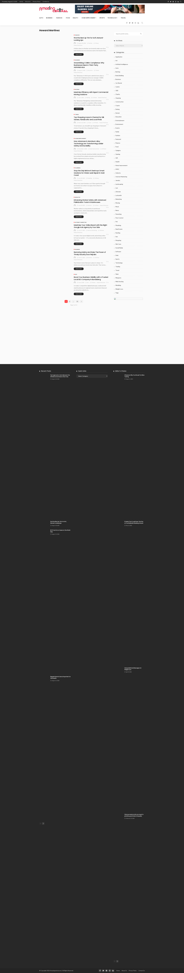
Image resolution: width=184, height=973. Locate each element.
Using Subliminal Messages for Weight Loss (132, 668)
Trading (117, 266)
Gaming (117, 154)
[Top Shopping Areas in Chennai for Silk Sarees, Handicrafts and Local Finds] (55, 115)
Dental (117, 113)
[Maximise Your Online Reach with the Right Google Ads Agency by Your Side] (55, 222)
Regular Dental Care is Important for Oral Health (60, 677)
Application (118, 57)
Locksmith (118, 195)
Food (68, 18)
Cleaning (118, 98)
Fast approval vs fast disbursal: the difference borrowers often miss (60, 376)
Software (118, 251)
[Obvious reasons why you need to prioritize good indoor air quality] (118, 886)
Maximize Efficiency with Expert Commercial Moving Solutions (91, 93)
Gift (116, 158)
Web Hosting (119, 281)
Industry (77, 197)
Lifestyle (118, 191)
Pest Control (119, 218)
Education (118, 117)
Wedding (118, 285)
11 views (95, 97)
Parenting (118, 214)
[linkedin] (178, 1)
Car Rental (118, 83)
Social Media (119, 248)
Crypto (117, 105)
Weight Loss (119, 289)
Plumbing (77, 167)
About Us (27, 1)
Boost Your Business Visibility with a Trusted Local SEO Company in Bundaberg (91, 278)
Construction (119, 102)
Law (116, 188)
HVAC (117, 169)
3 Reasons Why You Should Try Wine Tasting (134, 376)
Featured (118, 139)
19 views (96, 122)
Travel (123, 18)
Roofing (117, 233)
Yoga (116, 293)
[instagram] (175, 1)
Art (116, 60)
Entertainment (119, 120)
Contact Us (46, 1)
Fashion (59, 18)
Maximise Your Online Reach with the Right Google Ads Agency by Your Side (90, 226)
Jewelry (117, 180)
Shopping (118, 240)
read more (79, 54)
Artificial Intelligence (121, 64)
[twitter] (170, 1)
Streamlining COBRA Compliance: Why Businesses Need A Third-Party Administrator (89, 65)
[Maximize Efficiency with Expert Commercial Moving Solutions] (55, 89)
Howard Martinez (78, 45)
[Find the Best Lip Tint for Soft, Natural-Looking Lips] (55, 45)
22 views (97, 257)
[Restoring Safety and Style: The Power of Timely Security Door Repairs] (55, 249)
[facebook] (168, 1)
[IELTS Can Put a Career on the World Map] (44, 601)
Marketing (118, 199)
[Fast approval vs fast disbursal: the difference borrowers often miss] (44, 446)
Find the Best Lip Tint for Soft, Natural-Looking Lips (89, 39)
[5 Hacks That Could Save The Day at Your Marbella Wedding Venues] (118, 593)
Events (117, 128)
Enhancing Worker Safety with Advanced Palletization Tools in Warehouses (90, 201)
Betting (117, 72)
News (117, 210)
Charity (117, 94)
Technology (112, 18)
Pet (116, 221)
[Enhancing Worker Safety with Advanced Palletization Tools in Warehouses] (55, 197)
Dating (117, 109)
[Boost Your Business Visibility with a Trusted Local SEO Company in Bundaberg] (55, 274)
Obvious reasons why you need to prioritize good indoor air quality (133, 815)
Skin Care (118, 244)
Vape (117, 274)
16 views (96, 205)
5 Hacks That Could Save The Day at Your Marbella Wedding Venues (133, 522)
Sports (102, 18)
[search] (180, 1)
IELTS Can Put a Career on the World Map (60, 531)
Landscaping (119, 184)
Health (75, 18)
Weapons (118, 278)
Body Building (119, 75)
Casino (117, 87)
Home (21, 1)
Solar (116, 255)
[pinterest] (173, 1)
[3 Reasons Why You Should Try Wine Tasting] (118, 446)
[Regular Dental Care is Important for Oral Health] (44, 748)
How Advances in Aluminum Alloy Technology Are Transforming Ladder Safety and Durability (88, 143)
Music (117, 206)
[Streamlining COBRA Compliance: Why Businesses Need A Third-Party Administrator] (55, 60)
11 (77, 301)
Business (49, 18)
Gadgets (118, 150)
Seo (76, 274)
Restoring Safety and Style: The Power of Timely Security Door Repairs (90, 253)
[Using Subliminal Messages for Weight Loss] (118, 739)
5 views (97, 43)
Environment (119, 124)
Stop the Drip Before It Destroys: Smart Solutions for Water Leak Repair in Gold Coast (89, 172)
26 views (96, 178)
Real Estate (118, 229)
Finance (117, 143)
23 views (104, 148)
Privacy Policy (36, 1)
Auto (41, 18)
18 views (102, 230)
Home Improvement (89, 18)
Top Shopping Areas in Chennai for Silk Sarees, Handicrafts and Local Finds (89, 118)
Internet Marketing (81, 222)
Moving (77, 89)
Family (117, 132)
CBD (116, 90)
